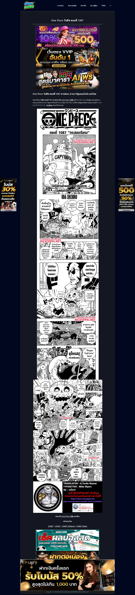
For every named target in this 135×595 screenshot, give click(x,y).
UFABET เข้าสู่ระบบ (68, 526)
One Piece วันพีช (68, 100)
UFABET (50, 526)
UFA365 (57, 526)
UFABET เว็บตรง (81, 526)
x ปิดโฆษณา (8, 210)
